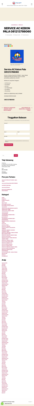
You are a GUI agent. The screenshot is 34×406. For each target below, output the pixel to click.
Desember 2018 (5, 370)
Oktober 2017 (4, 387)
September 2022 (5, 314)
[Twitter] (7, 46)
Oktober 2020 (4, 341)
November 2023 (5, 296)
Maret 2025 (4, 276)
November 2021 (5, 327)
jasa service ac (14, 24)
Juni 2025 (4, 272)
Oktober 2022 (4, 313)
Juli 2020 (3, 345)
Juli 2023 (3, 301)
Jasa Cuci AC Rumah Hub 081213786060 (10, 183)
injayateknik (10, 34)
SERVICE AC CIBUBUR (6, 226)
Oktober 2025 (4, 269)
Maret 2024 (4, 292)
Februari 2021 (4, 335)
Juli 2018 (3, 376)
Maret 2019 (4, 366)
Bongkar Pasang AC (5, 200)
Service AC (21, 24)
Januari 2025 (4, 278)
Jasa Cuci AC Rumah (6, 187)
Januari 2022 (4, 325)
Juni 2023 (4, 302)
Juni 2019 (4, 362)
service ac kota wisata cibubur (7, 241)
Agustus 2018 (4, 375)
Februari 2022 (4, 323)
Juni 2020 (4, 346)
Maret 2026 (4, 266)
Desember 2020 (5, 338)
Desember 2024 (5, 280)
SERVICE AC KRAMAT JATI (7, 242)
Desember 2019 (5, 354)
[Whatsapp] (10, 46)
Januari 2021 (4, 337)
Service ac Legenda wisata (7, 245)
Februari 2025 (4, 277)
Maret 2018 (4, 382)
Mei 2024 (3, 289)
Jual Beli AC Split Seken (6, 185)
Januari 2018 (4, 383)
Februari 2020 (4, 351)
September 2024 (5, 284)
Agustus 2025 (4, 270)
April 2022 (4, 321)
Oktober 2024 (4, 282)
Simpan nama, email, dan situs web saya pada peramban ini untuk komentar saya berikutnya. (17, 141)
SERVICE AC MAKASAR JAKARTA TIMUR (9, 246)
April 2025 (4, 274)
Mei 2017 (3, 392)
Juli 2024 (3, 286)
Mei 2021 (3, 333)
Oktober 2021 (4, 329)
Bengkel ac (4, 198)
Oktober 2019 (4, 357)
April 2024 (4, 290)
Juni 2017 (3, 391)
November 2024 (5, 281)
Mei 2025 (3, 273)
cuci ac (3, 201)
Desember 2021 (5, 326)
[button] (2, 403)
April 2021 (4, 334)
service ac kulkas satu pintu (7, 244)
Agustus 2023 (4, 300)
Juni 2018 (4, 378)
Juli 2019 (3, 361)
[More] (12, 46)
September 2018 (5, 374)
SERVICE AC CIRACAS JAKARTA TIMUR (9, 235)
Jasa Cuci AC (4, 206)
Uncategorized (5, 256)
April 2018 (4, 380)
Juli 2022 (3, 317)
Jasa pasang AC (5, 213)
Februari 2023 (4, 308)
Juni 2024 (4, 288)
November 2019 (5, 355)
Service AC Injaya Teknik (9, 401)
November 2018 (5, 371)
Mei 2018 (3, 379)
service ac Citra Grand (6, 236)
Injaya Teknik (4, 202)
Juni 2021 (3, 331)
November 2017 (5, 386)
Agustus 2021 (4, 330)
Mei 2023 (3, 304)
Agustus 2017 (4, 390)
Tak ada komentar (26, 34)
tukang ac (4, 254)
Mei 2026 (3, 265)
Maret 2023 (4, 306)
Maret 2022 (4, 322)
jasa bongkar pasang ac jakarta (8, 205)
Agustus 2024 (4, 285)
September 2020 (5, 342)
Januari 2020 (4, 353)
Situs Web (5, 136)
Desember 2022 (5, 310)
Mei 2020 (3, 347)
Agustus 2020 (4, 343)
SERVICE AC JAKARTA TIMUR (7, 240)
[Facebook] (5, 46)
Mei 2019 (3, 363)
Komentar (6, 123)
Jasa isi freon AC (5, 212)
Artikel (3, 197)
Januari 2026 (4, 268)
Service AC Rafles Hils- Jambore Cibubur (9, 252)
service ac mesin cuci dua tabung (8, 248)
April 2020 (4, 349)
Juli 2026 (3, 264)
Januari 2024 (4, 293)
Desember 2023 (5, 294)
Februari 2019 (4, 367)
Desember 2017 (5, 384)
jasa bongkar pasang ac (6, 204)
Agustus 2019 (4, 359)
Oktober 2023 (4, 297)
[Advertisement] (17, 14)
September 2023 (5, 298)
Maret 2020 (4, 350)
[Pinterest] (8, 46)
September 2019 (5, 358)
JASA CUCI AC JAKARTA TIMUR (8, 210)
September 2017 (5, 388)
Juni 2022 (4, 318)
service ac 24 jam (5, 224)
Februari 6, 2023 (17, 34)
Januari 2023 (4, 309)
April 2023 (4, 305)
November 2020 (5, 339)
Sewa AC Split (4, 253)
